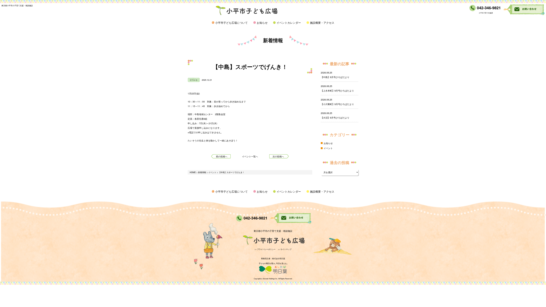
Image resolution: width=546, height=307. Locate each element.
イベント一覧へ (250, 156)
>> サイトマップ (284, 249)
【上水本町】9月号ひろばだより (337, 90)
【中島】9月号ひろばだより (335, 77)
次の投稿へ (278, 156)
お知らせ (262, 22)
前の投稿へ (221, 156)
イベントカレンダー (289, 22)
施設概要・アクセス (322, 22)
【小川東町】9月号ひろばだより (337, 104)
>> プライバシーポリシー (265, 249)
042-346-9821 (488, 7)
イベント (194, 79)
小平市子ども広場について (231, 22)
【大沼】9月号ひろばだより (335, 117)
